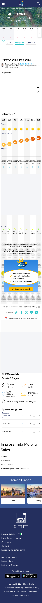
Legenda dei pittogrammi (13, 549)
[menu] (3, 3)
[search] (38, 3)
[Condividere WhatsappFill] (36, 312)
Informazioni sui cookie (13, 588)
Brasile (7, 8)
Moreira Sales (28, 8)
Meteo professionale (11, 565)
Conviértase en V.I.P (22, 289)
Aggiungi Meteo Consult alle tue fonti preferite (22, 318)
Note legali (12, 584)
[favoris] (38, 16)
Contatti (5, 546)
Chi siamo (6, 542)
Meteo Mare (7, 561)
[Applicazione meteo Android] (29, 576)
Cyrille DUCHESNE (26, 64)
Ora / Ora (19, 42)
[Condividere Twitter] (26, 312)
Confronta (31, 42)
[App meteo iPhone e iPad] (12, 576)
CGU (19, 584)
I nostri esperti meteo (11, 538)
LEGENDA (8, 72)
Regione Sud (14, 8)
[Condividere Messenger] (31, 312)
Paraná (21, 8)
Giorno (9, 42)
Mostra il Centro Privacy (29, 591)
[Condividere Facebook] (21, 312)
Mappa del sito (28, 584)
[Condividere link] (16, 312)
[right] (40, 33)
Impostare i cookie (12, 591)
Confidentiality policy (31, 588)
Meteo (2, 8)
